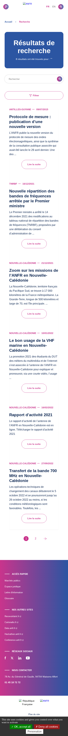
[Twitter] (12, 658)
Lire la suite (34, 164)
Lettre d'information (14, 592)
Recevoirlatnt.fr (12, 616)
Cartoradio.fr (11, 622)
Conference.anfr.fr (13, 640)
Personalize (35, 731)
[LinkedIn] (19, 658)
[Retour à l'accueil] (27, 6)
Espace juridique (12, 586)
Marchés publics (12, 580)
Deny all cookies (48, 726)
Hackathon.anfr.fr (13, 634)
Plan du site (34, 714)
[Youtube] (28, 658)
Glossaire (9, 598)
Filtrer (36, 95)
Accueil (8, 22)
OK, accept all (22, 726)
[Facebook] (5, 658)
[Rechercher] (61, 6)
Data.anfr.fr (10, 628)
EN (53, 6)
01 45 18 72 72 (12, 682)
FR (47, 6)
